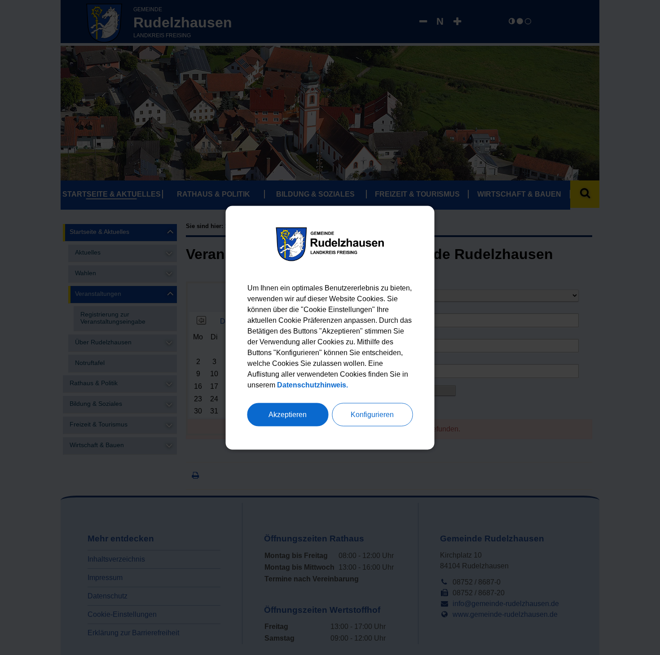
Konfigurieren (372, 414)
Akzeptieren (287, 414)
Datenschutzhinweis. (312, 384)
